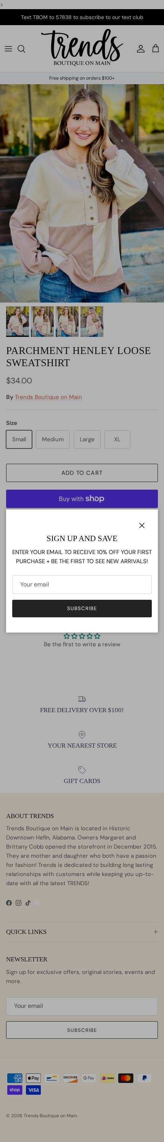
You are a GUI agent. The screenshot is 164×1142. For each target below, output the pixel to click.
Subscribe (81, 608)
